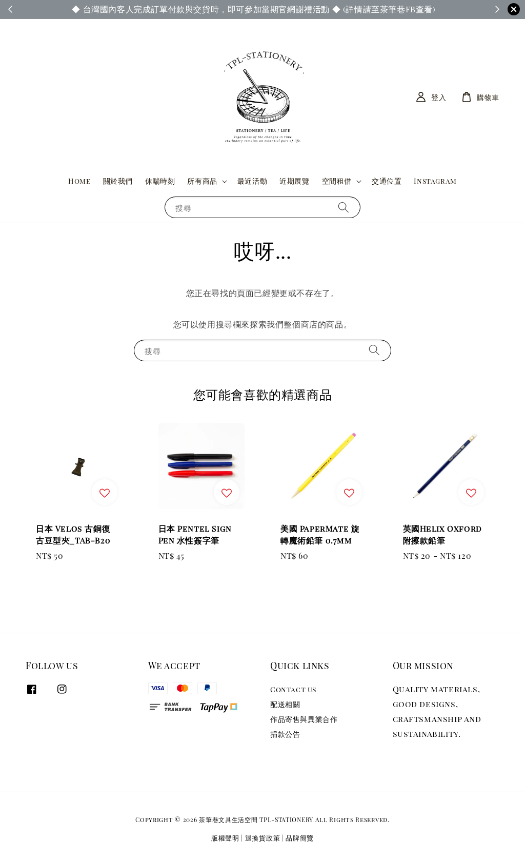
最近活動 (252, 181)
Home (79, 181)
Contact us (293, 689)
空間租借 (337, 181)
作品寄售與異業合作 (303, 719)
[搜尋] (343, 207)
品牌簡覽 (300, 837)
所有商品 (202, 181)
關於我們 (118, 181)
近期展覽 (294, 181)
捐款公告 (285, 734)
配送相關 (285, 704)
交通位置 (386, 181)
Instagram (435, 181)
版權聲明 (225, 837)
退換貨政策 (262, 837)
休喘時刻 (160, 181)
